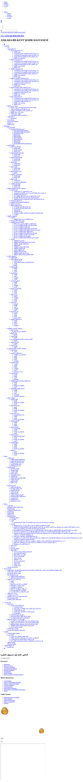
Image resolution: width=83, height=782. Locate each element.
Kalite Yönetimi (8, 673)
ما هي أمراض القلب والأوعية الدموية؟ (20, 616)
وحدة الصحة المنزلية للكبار (17, 576)
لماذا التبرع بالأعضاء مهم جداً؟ (18, 590)
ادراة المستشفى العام (16, 96)
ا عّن (8, 47)
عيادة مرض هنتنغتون (12, 594)
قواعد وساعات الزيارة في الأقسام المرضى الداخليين (24, 620)
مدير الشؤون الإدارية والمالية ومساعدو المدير (26, 56)
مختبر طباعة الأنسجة (16, 171)
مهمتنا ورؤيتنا (10, 119)
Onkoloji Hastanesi (9, 685)
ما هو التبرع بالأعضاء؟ (16, 587)
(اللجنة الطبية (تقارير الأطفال (21, 246)
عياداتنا (6, 456)
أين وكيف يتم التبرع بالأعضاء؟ (18, 588)
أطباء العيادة (17, 148)
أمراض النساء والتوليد (16, 205)
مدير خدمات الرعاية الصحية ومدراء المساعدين (26, 53)
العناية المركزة (11, 127)
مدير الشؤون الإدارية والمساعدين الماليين (21, 110)
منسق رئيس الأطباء (12, 105)
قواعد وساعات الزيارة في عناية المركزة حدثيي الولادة (24, 622)
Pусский (6, 5)
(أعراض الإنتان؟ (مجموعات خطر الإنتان (24, 611)
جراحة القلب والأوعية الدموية (18, 496)
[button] (6, 12)
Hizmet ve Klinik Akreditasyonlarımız (13, 674)
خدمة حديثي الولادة (15, 203)
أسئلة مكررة (10, 634)
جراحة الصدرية (14, 373)
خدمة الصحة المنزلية (12, 574)
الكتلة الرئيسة (11, 145)
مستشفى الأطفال (12, 216)
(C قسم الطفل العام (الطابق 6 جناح (23, 231)
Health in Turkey (14, 517)
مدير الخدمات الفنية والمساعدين (22, 82)
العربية (5, 6)
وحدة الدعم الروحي (12, 567)
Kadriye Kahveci (18, 137)
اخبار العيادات (14, 189)
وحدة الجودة (10, 511)
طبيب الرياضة (14, 330)
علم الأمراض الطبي (15, 487)
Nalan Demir (17, 142)
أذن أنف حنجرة (14, 413)
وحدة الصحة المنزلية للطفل (17, 577)
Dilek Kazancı (17, 136)
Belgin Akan (17, 134)
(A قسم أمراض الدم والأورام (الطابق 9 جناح (25, 228)
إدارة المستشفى (11, 48)
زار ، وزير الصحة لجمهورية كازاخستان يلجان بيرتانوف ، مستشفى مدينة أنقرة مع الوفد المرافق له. (39, 540)
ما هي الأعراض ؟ (18, 607)
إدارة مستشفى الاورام (16, 50)
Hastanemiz (7, 664)
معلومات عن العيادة (19, 385)
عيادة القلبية (13, 350)
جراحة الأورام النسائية (16, 200)
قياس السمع (13, 473)
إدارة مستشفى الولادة (16, 59)
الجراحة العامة (14, 434)
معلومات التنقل (11, 642)
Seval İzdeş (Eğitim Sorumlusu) (22, 132)
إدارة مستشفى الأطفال (16, 69)
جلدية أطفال (17, 245)
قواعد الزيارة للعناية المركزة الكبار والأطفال (22, 625)
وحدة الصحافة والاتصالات (14, 510)
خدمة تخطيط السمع (19, 414)
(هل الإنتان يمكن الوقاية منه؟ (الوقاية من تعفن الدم (27, 608)
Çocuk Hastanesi (8, 686)
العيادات (12, 239)
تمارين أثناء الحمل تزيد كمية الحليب (23, 191)
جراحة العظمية (14, 499)
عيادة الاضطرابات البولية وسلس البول (24, 262)
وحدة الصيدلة (10, 508)
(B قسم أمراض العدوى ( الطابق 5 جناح (24, 234)
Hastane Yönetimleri (9, 670)
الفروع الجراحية (11, 485)
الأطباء (15, 172)
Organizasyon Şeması (9, 667)
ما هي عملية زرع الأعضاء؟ (17, 585)
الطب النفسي (14, 399)
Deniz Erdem (17, 140)
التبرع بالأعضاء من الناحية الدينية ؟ (19, 591)
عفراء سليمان (17, 565)
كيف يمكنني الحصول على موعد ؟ (16, 630)
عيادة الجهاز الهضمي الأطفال (21, 243)
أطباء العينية (17, 428)
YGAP (6, 691)
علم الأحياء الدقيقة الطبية (17, 152)
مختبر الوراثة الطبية (15, 465)
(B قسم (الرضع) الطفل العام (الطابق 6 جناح (25, 233)
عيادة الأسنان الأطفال (19, 248)
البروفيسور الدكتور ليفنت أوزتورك (23, 551)
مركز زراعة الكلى (12, 593)
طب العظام (13, 333)
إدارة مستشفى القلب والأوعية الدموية (20, 87)
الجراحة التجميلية (14, 405)
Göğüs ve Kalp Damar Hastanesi (12, 682)
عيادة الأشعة (13, 162)
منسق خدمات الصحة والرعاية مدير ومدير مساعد (23, 107)
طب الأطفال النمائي (19, 250)
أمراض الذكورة (18, 260)
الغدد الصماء (17, 209)
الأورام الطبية (14, 266)
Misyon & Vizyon (8, 666)
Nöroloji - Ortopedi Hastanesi (11, 684)
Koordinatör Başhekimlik (10, 669)
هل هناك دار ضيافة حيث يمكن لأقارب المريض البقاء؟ (24, 637)
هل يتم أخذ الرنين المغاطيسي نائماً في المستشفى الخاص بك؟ (26, 641)
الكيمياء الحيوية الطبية (16, 157)
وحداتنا (5, 504)
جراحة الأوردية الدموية (16, 353)
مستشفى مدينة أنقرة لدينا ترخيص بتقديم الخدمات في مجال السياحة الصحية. (34, 522)
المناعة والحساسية (15, 474)
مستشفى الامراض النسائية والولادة (16, 188)
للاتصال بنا (13, 519)
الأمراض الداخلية (14, 420)
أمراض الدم (13, 302)
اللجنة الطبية (13, 257)
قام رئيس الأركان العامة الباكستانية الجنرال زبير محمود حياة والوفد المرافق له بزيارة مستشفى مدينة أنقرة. (42, 531)
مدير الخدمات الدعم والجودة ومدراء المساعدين (26, 55)
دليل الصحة (10, 604)
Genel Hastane (7, 681)
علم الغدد (12, 450)
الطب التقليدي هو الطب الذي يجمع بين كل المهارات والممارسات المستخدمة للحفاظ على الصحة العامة (34, 570)
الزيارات (12, 523)
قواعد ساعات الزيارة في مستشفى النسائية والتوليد (24, 624)
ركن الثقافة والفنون (9, 645)
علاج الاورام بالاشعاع (15, 288)
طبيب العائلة (13, 179)
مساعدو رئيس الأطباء (19, 58)
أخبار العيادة (17, 151)
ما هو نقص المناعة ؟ (19, 396)
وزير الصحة (10, 122)
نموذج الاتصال (10, 124)
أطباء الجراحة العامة (19, 436)
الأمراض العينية (14, 427)
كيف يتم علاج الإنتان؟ (19, 610)
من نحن (12, 547)
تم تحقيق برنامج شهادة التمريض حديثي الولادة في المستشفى (30, 193)
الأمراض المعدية (14, 479)
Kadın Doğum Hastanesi (10, 688)
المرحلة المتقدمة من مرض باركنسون (17, 596)
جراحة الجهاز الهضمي (16, 319)
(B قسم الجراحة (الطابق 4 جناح (22, 236)
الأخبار (15, 263)
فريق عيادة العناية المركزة (17, 129)
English (6, 3)
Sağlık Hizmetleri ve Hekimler (11, 697)
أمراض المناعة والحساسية (17, 388)
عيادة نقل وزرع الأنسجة (20, 354)
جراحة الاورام (14, 273)
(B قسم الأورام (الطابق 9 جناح (22, 226)
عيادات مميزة (17, 317)
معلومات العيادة (18, 149)
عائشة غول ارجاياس (19, 556)
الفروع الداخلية (11, 467)
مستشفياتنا (7, 126)
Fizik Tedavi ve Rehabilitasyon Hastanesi (14, 689)
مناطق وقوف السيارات (13, 633)
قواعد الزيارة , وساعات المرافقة (15, 619)
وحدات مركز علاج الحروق (14, 573)
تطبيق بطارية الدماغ (12, 597)
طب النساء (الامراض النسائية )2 (22, 208)
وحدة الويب (10, 505)
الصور (15, 270)
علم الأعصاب (13, 336)
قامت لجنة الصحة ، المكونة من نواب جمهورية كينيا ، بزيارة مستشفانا (32, 525)
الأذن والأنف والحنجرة (16, 488)
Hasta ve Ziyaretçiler (9, 702)
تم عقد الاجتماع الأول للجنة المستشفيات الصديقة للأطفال (29, 199)
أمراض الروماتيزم (15, 280)
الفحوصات (16, 394)
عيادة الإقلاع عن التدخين (20, 182)
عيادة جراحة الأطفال (19, 240)
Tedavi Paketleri (8, 699)
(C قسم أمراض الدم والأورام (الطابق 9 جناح (25, 225)
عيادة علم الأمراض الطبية (17, 462)
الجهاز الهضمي (14, 442)
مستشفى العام (11, 397)
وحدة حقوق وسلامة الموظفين (15, 507)
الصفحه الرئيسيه (14, 548)
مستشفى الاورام (11, 256)
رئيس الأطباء (17, 52)
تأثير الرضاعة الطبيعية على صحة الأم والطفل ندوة (27, 196)
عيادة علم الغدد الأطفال (20, 251)
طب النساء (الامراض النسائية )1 (22, 206)
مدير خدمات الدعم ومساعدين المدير (20, 109)
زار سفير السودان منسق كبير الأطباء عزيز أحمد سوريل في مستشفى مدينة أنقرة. (35, 542)
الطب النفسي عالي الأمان (14, 571)
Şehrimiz (6, 703)
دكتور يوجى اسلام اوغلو (20, 554)
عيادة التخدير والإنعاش (16, 174)
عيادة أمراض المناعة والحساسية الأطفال (24, 242)
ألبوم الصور (13, 118)
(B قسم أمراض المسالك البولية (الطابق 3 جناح (26, 237)
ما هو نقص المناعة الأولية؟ (17, 614)
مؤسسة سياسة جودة (12, 121)
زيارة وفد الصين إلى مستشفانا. (22, 544)
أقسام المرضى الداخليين (16, 222)
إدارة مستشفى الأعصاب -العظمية (19, 78)
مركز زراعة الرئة (18, 371)
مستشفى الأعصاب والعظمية (14, 328)
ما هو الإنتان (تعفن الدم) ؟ (17, 605)
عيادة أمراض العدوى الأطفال (21, 253)
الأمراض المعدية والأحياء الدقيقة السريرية (21, 339)
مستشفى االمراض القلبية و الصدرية (16, 348)
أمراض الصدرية (14, 362)
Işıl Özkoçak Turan (18, 133)
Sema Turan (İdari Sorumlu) (21, 130)
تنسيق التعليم (10, 514)
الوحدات (12, 217)
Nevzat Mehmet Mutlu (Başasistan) (23, 143)
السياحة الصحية (11, 516)
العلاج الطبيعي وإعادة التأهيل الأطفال (23, 254)
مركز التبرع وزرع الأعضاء (14, 579)
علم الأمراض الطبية (15, 146)
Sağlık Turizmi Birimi (9, 700)
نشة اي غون (17, 562)
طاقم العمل (13, 550)
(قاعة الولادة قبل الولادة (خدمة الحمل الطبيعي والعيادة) (28, 213)
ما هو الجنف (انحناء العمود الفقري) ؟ (20, 617)
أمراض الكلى (13, 294)
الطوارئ (16, 214)
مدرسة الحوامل (18, 211)
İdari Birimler (7, 671)
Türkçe (6, 2)
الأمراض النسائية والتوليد (16, 494)
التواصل (6, 631)
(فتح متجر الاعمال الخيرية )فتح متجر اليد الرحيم (26, 197)
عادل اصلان (17, 564)
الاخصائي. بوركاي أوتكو (20, 331)
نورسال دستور (17, 557)
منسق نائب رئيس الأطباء (17, 112)
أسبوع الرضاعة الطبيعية (20, 194)
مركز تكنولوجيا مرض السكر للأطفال (23, 219)
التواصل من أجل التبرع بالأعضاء (18, 584)
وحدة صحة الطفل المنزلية (17, 220)
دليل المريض (7, 602)
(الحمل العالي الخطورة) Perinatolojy (19, 202)
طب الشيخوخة (14, 311)
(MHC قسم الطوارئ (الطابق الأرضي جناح (25, 223)
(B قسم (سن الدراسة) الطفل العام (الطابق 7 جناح (27, 229)
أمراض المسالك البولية (16, 259)
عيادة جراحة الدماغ (15, 501)
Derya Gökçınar (18, 139)
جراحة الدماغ (13, 345)
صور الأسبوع (10, 647)
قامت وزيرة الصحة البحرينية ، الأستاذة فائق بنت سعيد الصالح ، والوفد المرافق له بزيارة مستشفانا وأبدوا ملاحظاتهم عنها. (45, 530)
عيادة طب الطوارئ (15, 183)
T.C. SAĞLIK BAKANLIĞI (12, 36)
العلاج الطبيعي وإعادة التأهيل (18, 478)
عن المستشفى (11, 116)
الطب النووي (13, 166)
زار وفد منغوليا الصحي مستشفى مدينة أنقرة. (25, 536)
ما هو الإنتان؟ (17, 613)
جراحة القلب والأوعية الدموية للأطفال (20, 380)
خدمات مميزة (7, 568)
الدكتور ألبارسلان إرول (20, 553)
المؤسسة (6, 45)
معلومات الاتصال (11, 644)
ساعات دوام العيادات (12, 628)
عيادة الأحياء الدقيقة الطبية (17, 461)
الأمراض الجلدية (14, 342)
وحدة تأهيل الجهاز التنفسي (14, 599)
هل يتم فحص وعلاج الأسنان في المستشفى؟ (22, 639)
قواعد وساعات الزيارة (16, 627)
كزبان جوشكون (18, 559)
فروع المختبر (10, 457)
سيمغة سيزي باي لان (19, 560)
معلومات (16, 277)
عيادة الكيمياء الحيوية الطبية (17, 459)
